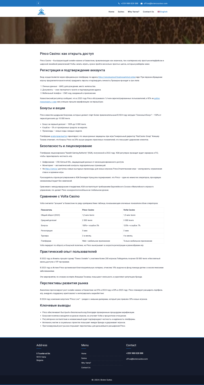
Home (111, 12)
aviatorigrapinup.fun (59, 136)
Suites (121, 12)
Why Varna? (133, 12)
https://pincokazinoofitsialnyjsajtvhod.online (116, 77)
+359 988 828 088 (129, 3)
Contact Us (148, 12)
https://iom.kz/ (51, 169)
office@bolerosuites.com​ (137, 359)
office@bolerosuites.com (155, 3)
